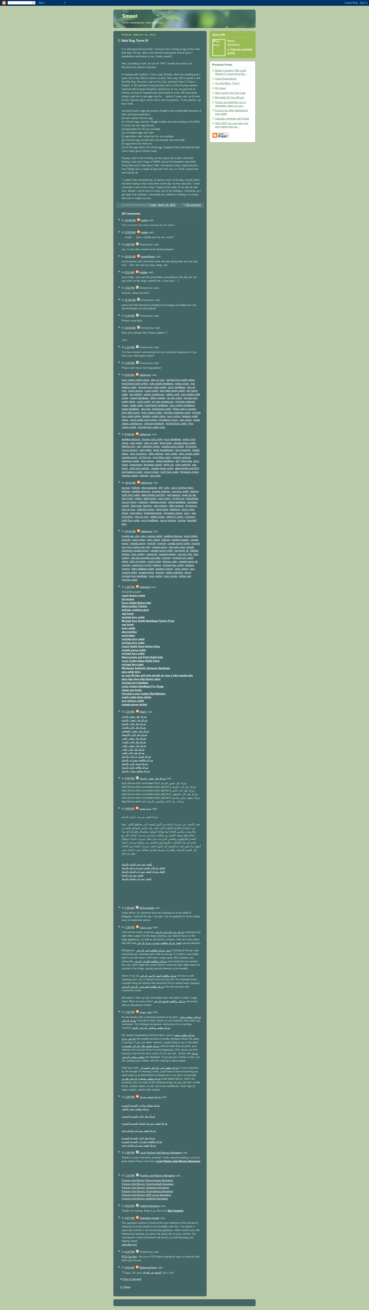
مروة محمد (145, 808)
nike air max (158, 380)
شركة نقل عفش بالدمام (134, 720)
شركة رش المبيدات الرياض (169, 932)
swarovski (151, 554)
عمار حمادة (146, 927)
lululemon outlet (130, 461)
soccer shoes (151, 472)
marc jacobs (171, 576)
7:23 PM (129, 712)
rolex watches (183, 464)
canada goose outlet (184, 443)
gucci (187, 513)
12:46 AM (130, 220)
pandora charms (164, 569)
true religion (135, 394)
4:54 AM (129, 1267)
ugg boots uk (181, 550)
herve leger (166, 443)
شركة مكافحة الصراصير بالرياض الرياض (143, 986)
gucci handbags (176, 387)
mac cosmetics (138, 453)
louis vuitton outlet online (135, 380)
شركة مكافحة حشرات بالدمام (137, 760)
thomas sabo (170, 561)
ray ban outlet (174, 398)
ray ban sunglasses (163, 401)
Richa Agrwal (147, 908)
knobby (144, 272)
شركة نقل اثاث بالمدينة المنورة (138, 1138)
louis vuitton (173, 416)
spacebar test (129, 1244)
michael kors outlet (176, 423)
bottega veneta (130, 475)
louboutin (143, 502)
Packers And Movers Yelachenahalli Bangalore (148, 1184)
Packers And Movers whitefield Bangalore (145, 1198)
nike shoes (186, 420)
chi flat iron (145, 457)
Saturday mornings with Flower (232, 118)
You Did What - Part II (227, 83)
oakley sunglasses (154, 394)
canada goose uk (188, 561)
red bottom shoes (168, 420)
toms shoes (153, 540)
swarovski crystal (141, 565)
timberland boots (153, 513)
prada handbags (130, 409)
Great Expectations (226, 78)
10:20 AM (130, 256)
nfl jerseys (191, 446)
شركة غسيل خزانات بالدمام (136, 756)
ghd (177, 461)
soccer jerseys (130, 450)
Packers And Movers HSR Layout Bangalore (146, 1195)
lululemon (175, 509)
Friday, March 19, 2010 (162, 205)
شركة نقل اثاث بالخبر (133, 749)
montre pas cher (131, 536)
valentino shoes (151, 446)
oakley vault (173, 394)
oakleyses (145, 375)
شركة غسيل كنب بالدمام (135, 764)
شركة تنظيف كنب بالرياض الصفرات (159, 1068)
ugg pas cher (185, 554)
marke (144, 220)
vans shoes (164, 498)
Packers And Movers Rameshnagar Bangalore (147, 1180)
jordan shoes (182, 383)
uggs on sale (151, 443)
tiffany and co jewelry (184, 409)
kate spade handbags (161, 383)
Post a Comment (132, 1279)
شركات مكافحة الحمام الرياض (169, 1001)
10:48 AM (130, 328)
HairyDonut (233, 44)
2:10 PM (129, 316)
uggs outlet (136, 443)
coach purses (135, 390)
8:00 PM (129, 778)
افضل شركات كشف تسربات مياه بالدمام (143, 868)
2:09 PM (129, 1152)
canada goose (129, 457)
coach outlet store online (143, 420)
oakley (138, 498)
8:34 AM (129, 434)
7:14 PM (129, 1175)
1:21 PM (129, 347)
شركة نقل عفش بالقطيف (135, 731)
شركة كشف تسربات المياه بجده (139, 1131)
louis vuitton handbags (182, 405)
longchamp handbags (156, 405)
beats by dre (189, 495)
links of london (138, 561)
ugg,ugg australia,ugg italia (145, 558)
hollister (144, 475)
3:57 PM (129, 1218)
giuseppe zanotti (153, 464)
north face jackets (139, 468)
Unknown (145, 587)
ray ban (126, 487)
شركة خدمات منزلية (150, 1097)
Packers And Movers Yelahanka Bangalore (145, 1187)
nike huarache (183, 450)
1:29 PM (129, 1097)
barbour (157, 565)
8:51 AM (129, 272)
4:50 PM (129, 288)
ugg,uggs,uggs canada (181, 547)
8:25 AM (129, 375)
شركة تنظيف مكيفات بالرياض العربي (141, 1079)
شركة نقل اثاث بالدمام (134, 724)
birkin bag (186, 461)
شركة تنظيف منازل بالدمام (136, 771)
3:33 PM (129, 363)
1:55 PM (129, 587)
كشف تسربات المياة (132, 875)
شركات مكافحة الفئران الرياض (150, 961)
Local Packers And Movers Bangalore (161, 1152)
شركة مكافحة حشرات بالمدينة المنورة (142, 1142)
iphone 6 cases (174, 517)
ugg (139, 446)
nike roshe (127, 498)
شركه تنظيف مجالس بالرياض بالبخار (151, 1028)
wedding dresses (131, 439)
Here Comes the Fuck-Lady (230, 93)
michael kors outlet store (151, 427)
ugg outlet (155, 475)
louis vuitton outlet (151, 412)
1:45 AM (129, 908)
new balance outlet (132, 472)
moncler (126, 540)
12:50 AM (130, 232)
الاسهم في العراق (152, 1272)
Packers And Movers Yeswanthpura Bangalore (147, 1191)
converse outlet (180, 491)
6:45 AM (129, 808)
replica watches (174, 572)
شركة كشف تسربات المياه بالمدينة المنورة (144, 1123)
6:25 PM (129, 1252)
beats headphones (163, 450)
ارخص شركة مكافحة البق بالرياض (154, 950)
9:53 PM (129, 1206)
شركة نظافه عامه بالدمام (135, 767)
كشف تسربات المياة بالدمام (136, 879)
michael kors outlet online (180, 380)
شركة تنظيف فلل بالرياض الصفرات (140, 1046)
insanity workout (182, 457)
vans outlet (171, 453)
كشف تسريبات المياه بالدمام (137, 864)
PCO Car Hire (129, 1256)
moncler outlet (129, 580)
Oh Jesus (220, 88)
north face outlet (169, 472)
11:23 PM (130, 300)
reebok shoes (157, 517)
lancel (187, 572)
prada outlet (136, 405)
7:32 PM (129, 1012)
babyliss (147, 506)
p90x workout (156, 453)
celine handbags (165, 461)
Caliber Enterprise (150, 1206)
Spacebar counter (149, 1218)
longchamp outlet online (135, 383)
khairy (143, 712)
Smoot (130, 16)
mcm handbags (172, 439)
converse (190, 517)
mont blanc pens (162, 457)
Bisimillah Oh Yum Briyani (229, 97)
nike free (145, 409)
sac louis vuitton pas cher (136, 547)
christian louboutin (154, 423)
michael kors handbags (134, 576)
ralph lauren (149, 498)
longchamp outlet (161, 409)
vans (167, 487)
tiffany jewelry (157, 398)
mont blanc (136, 513)
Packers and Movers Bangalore (157, 1175)
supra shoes (138, 540)
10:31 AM (130, 482)
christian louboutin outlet (176, 412)
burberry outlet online (153, 416)
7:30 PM (129, 927)
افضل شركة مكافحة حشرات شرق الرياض (159, 943)
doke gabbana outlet (142, 569)
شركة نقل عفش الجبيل (134, 716)
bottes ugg (185, 576)
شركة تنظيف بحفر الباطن (135, 1109)
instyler (182, 520)
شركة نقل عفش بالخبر (134, 738)
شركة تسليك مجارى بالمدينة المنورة (141, 1105)
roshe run (168, 464)
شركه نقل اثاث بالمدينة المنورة (138, 1116)
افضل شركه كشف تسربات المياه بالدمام (143, 871)
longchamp (136, 464)
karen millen (190, 536)
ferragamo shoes (189, 472)
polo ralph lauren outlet (172, 390)
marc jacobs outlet (189, 453)
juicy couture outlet (151, 536)
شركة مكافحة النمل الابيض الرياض (158, 976)
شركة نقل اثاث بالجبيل (134, 727)
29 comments (193, 205)
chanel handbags (139, 398)
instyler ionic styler (152, 439)
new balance (174, 495)
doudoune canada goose (135, 550)
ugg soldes (146, 450)
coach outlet (151, 390)
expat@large (148, 256)
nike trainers (147, 461)
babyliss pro (128, 446)
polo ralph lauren (131, 412)
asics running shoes (182, 487)
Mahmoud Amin (148, 1267)
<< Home (125, 1287)
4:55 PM (129, 244)
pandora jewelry (180, 540)
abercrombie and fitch (187, 468)
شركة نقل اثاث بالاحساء (134, 735)
